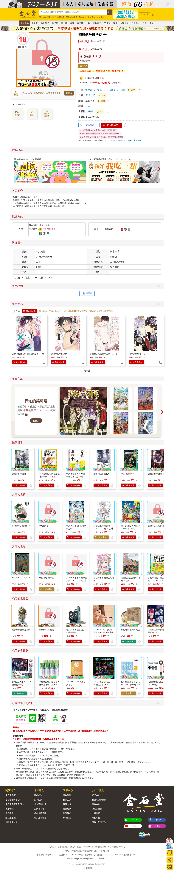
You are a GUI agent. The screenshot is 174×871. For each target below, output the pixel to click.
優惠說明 (86, 61)
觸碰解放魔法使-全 (137, 354)
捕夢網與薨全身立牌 (21, 629)
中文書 (35, 23)
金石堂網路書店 (12, 800)
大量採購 (137, 140)
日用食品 (135, 23)
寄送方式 (67, 804)
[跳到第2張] (157, 182)
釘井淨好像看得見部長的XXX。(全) (28, 354)
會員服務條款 (40, 817)
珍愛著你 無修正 (46, 577)
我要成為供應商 (99, 800)
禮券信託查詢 (40, 813)
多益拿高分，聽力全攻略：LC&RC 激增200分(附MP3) (158, 580)
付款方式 (67, 800)
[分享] (170, 860)
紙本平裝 (83, 41)
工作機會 (9, 813)
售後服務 (67, 809)
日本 (123, 90)
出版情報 (9, 809)
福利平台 (96, 817)
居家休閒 (124, 23)
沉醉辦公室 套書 (46, 629)
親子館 (55, 23)
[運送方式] (170, 867)
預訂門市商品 (117, 140)
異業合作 (96, 795)
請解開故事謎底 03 (156, 474)
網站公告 (67, 817)
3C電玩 (107, 23)
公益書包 (91, 17)
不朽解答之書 (71, 17)
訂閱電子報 (39, 809)
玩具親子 (97, 23)
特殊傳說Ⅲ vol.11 (129, 474)
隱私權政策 (10, 817)
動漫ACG (45, 23)
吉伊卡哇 (100, 17)
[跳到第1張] (155, 182)
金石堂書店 (10, 795)
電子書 (80, 23)
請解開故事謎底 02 (102, 474)
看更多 (69, 93)
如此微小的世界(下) (21, 525)
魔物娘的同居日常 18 (157, 525)
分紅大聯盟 (97, 809)
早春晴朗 (82, 17)
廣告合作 (96, 804)
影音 (144, 23)
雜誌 (72, 23)
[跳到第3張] (159, 182)
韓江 (54, 17)
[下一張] (68, 59)
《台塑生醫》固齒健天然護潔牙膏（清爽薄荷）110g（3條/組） (49, 685)
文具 (88, 23)
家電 (115, 23)
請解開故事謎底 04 (20, 474)
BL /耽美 (111, 90)
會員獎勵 (25, 23)
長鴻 (91, 111)
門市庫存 (128, 140)
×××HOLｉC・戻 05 (21, 577)
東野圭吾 (61, 17)
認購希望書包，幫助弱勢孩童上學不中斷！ (102, 71)
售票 (151, 23)
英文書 (64, 23)
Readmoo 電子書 (98, 41)
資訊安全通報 (11, 822)
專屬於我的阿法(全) (60, 354)
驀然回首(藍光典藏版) (130, 629)
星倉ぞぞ (90, 95)
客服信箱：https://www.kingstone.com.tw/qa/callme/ (87, 859)
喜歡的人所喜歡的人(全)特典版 (104, 354)
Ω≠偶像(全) (44, 525)
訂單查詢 (38, 800)
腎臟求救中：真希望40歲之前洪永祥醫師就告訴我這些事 (75, 477)
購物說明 (67, 795)
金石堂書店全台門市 (14, 804)
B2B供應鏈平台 (99, 822)
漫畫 (99, 90)
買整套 (83, 65)
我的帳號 (38, 795)
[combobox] (73, 12)
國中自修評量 (45, 17)
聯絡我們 (67, 813)
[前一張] (18, 59)
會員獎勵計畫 (40, 804)
